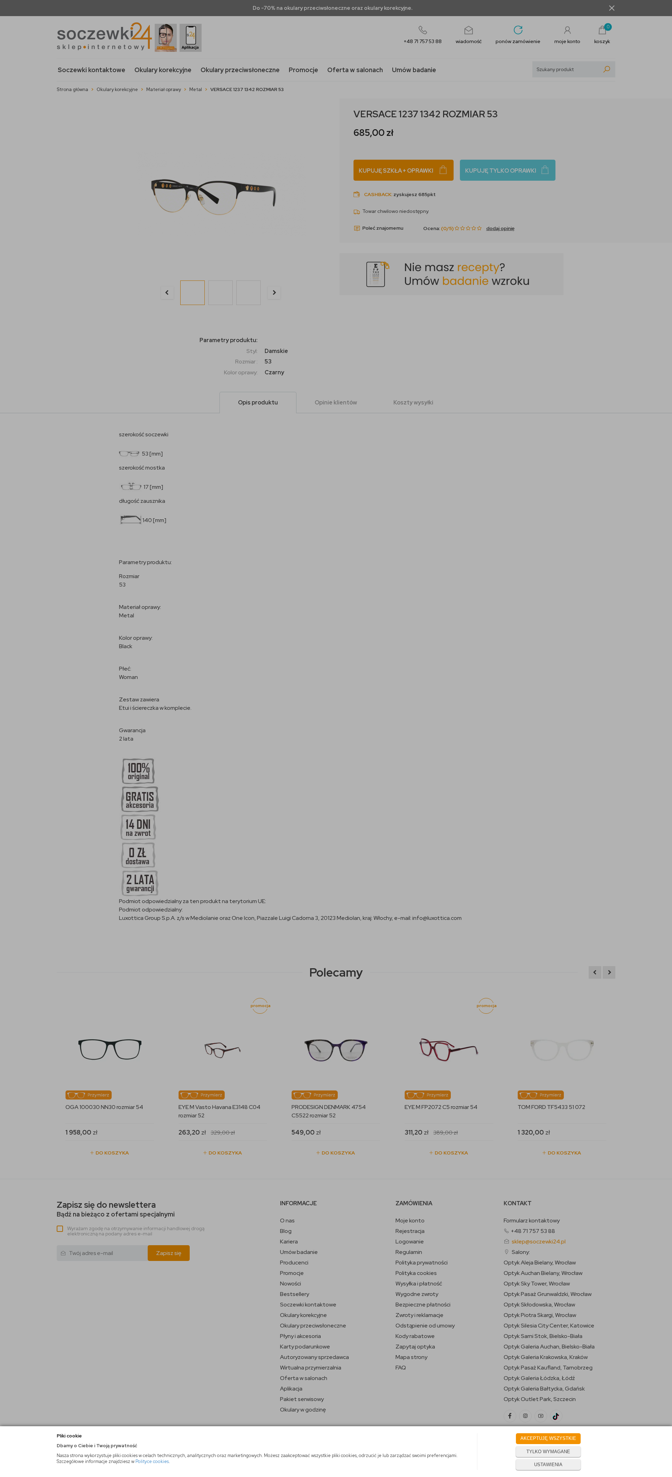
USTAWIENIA (548, 1464)
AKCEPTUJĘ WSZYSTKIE (548, 1438)
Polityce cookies (152, 1461)
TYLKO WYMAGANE (548, 1451)
